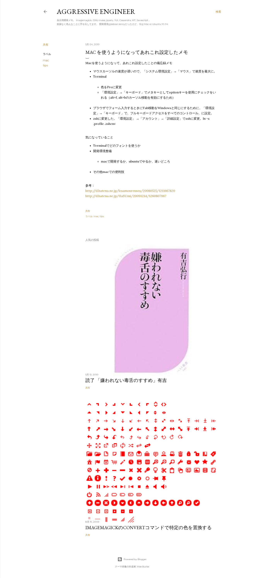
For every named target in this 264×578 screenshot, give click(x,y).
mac (46, 60)
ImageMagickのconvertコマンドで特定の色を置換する (148, 528)
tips (45, 65)
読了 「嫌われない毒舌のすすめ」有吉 (126, 380)
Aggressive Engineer (96, 11)
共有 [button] (45, 44)
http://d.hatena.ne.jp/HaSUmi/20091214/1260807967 (125, 196)
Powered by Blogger (135, 559)
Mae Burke (143, 566)
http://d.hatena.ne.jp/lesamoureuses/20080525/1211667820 (130, 191)
